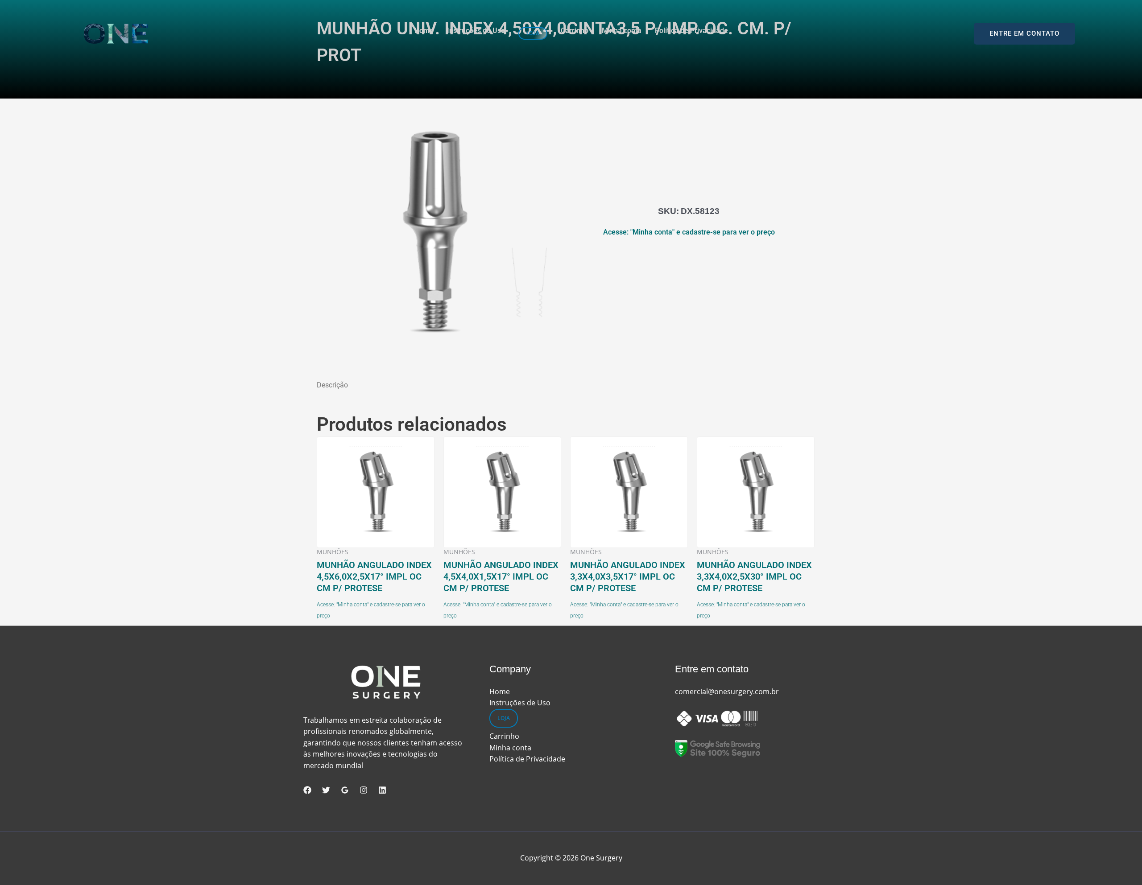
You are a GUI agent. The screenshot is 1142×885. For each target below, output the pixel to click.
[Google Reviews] (345, 790)
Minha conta (621, 30)
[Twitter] (326, 790)
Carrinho (574, 30)
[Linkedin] (382, 790)
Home (424, 30)
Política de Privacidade (691, 30)
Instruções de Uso (476, 30)
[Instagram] (364, 790)
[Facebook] (307, 790)
